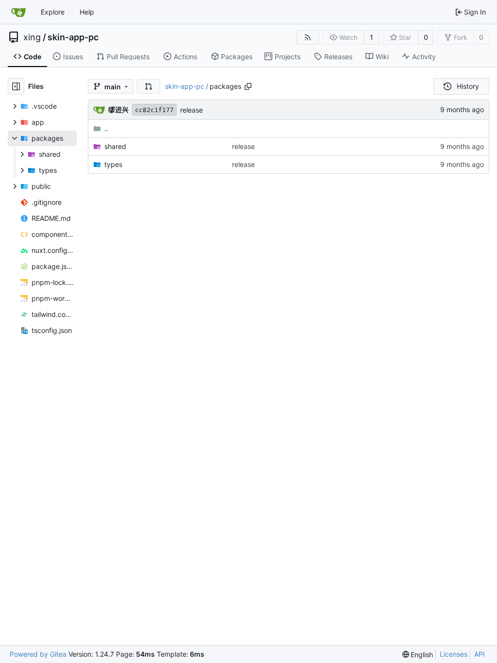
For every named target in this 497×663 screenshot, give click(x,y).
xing (32, 37)
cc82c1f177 (154, 110)
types (113, 164)
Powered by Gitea (38, 654)
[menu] (417, 654)
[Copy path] (248, 86)
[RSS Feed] (308, 37)
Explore (53, 12)
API (479, 654)
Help (87, 12)
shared (115, 146)
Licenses (453, 654)
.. (106, 128)
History (468, 86)
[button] (148, 86)
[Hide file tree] (16, 86)
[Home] (18, 12)
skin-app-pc (73, 37)
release (191, 110)
